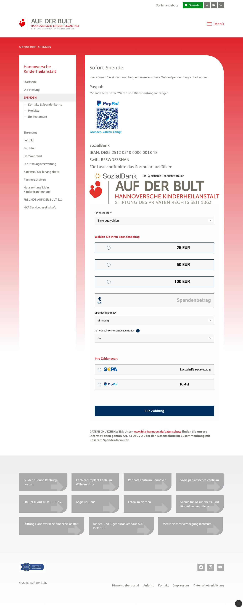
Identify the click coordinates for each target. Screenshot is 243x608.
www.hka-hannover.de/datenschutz (157, 431)
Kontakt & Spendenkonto (45, 104)
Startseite (30, 82)
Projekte (33, 111)
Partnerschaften (35, 180)
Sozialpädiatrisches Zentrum (199, 480)
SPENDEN (30, 97)
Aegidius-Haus (85, 502)
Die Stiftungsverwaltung (40, 164)
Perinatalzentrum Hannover (147, 480)
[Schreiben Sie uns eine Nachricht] (214, 5)
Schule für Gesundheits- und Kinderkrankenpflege (199, 504)
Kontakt (163, 585)
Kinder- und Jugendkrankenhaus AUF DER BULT (118, 526)
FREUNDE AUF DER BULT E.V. (43, 199)
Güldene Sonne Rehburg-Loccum (41, 482)
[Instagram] (210, 567)
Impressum (181, 585)
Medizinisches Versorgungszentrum (187, 524)
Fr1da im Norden (139, 502)
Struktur (29, 148)
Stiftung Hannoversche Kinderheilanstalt (51, 524)
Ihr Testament (37, 117)
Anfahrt (148, 585)
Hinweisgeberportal (125, 585)
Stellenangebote (167, 5)
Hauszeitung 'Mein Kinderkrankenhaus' (37, 189)
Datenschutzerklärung (208, 585)
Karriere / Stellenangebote (41, 172)
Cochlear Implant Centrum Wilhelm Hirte (94, 482)
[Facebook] (201, 567)
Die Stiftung (32, 90)
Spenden (195, 5)
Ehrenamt (30, 132)
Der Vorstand (33, 156)
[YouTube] (220, 567)
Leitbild (29, 140)
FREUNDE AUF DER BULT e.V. (43, 502)
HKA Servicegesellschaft (40, 207)
